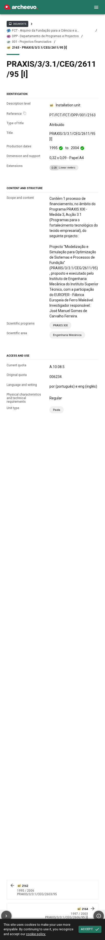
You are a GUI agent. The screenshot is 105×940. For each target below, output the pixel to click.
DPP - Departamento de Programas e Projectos (45, 36)
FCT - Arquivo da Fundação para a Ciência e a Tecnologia (44, 31)
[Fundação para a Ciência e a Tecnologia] (20, 8)
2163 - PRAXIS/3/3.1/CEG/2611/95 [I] (39, 47)
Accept (87, 929)
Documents (17, 23)
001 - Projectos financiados (31, 42)
